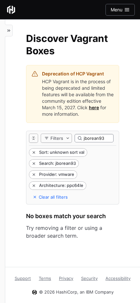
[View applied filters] (33, 138)
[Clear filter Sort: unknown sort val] (33, 152)
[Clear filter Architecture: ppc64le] (33, 186)
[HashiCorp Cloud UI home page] (11, 10)
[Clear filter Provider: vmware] (33, 174)
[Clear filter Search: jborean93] (33, 163)
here (94, 107)
